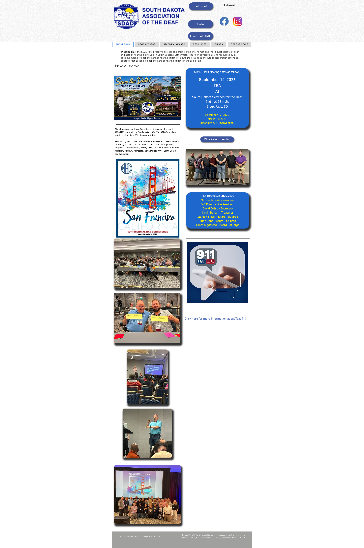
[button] (200, 36)
